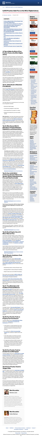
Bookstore (28, 427)
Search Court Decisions (13, 170)
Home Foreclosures (33, 160)
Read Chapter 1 (34, 35)
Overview (32, 30)
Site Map (26, 429)
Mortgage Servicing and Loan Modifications (33, 157)
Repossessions (33, 147)
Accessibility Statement (18, 429)
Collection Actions (33, 194)
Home (3, 7)
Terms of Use (17, 432)
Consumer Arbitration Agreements (32, 199)
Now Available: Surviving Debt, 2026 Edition (33, 81)
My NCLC (11, 427)
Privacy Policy (24, 432)
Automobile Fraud (33, 171)
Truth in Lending (33, 181)
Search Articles (11, 229)
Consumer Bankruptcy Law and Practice (33, 143)
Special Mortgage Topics (17, 320)
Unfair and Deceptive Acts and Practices (33, 166)
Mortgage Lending (33, 155)
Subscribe (32, 32)
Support (33, 427)
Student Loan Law (33, 146)
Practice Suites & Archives (20, 427)
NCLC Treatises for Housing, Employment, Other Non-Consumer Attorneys (34, 86)
